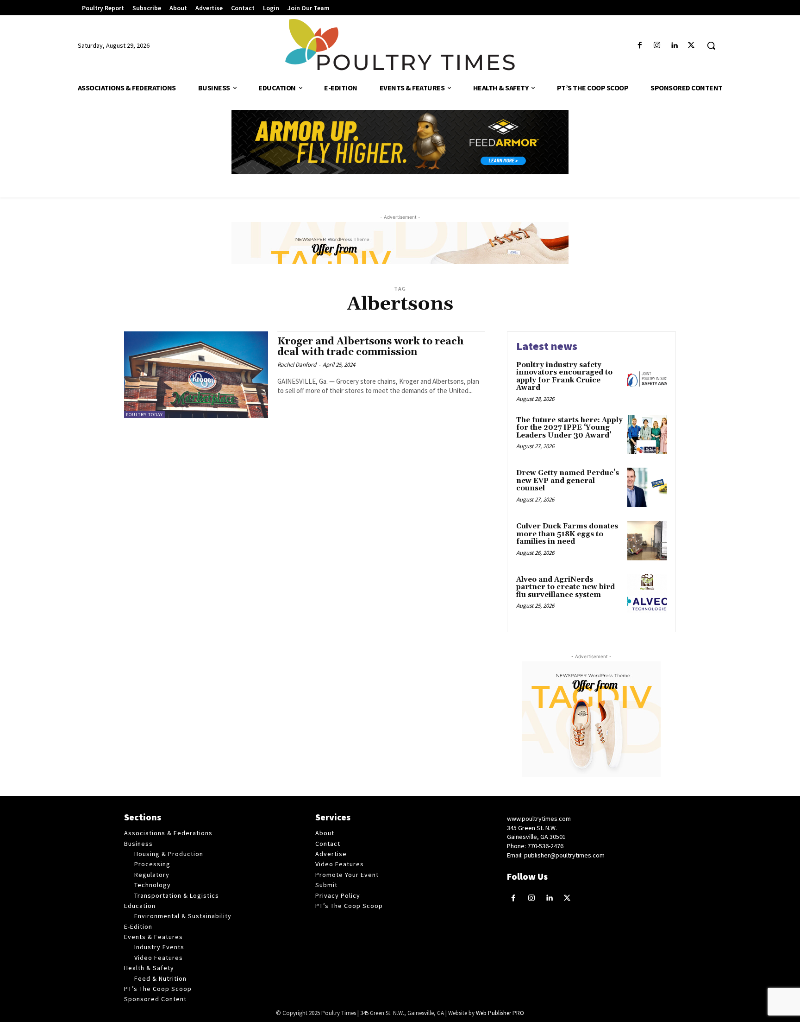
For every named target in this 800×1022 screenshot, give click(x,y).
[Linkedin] (674, 45)
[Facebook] (639, 45)
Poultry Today (144, 415)
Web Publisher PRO (500, 1013)
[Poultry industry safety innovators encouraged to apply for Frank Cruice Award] (647, 379)
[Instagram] (656, 45)
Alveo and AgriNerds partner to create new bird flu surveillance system (565, 587)
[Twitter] (691, 45)
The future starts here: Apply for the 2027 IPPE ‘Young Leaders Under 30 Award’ (569, 428)
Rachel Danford (296, 364)
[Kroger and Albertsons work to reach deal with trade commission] (196, 374)
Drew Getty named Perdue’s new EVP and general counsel (567, 481)
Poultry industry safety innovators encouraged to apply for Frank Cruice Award (564, 377)
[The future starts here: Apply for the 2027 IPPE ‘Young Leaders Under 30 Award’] (647, 434)
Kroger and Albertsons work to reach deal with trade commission (370, 347)
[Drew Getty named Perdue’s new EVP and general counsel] (647, 487)
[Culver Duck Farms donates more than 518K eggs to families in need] (647, 540)
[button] (711, 45)
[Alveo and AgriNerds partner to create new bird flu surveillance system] (647, 594)
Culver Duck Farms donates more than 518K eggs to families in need (567, 534)
